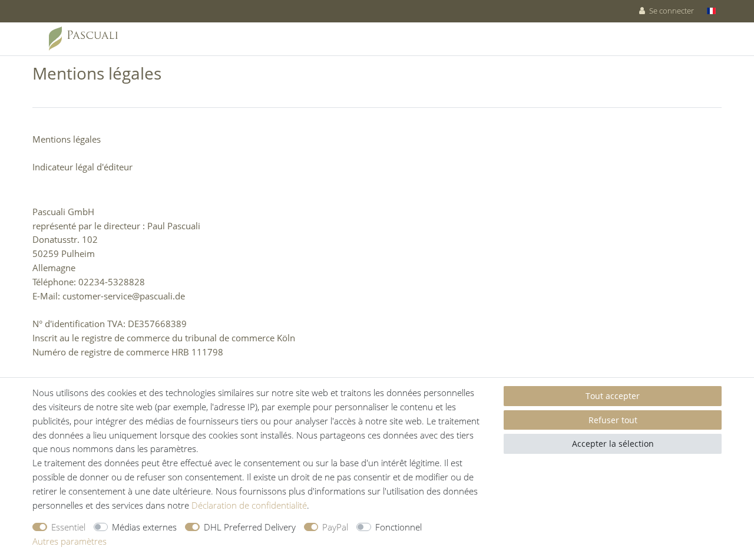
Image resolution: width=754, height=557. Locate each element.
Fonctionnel (398, 527)
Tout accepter (613, 395)
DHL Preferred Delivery (250, 527)
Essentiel (68, 527)
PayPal (335, 527)
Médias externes (144, 527)
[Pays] (711, 11)
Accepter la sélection (613, 443)
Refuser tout (612, 420)
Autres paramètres (69, 541)
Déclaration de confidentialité (249, 505)
